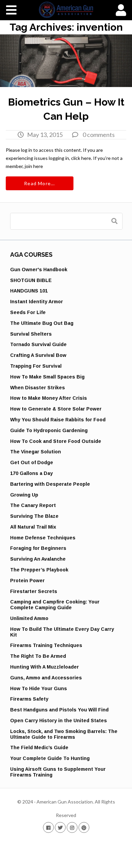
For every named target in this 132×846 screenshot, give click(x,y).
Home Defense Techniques (42, 537)
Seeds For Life (28, 312)
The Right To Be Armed (38, 656)
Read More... (39, 183)
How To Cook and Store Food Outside (55, 441)
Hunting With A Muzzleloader (44, 667)
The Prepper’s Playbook (39, 569)
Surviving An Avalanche (38, 559)
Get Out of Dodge (31, 462)
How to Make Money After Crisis (48, 398)
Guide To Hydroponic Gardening (49, 430)
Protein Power (27, 580)
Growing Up (24, 495)
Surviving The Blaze (34, 516)
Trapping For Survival (36, 366)
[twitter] (60, 827)
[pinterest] (84, 827)
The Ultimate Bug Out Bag (41, 323)
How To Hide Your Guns (38, 688)
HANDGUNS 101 (29, 290)
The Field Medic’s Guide (39, 747)
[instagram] (72, 827)
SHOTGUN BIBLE (31, 280)
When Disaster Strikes (37, 387)
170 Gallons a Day (31, 473)
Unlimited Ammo (29, 618)
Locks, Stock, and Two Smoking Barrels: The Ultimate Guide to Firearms (63, 734)
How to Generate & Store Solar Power (56, 409)
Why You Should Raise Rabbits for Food (58, 419)
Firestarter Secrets (33, 591)
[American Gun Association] (66, 9)
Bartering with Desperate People (50, 484)
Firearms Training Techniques (46, 645)
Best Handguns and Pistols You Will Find (59, 709)
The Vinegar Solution (35, 451)
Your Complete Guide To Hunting (50, 758)
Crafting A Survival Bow (38, 355)
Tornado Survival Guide (38, 344)
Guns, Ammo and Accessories (46, 677)
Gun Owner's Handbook (38, 269)
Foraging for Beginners (38, 548)
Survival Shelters (31, 334)
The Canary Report (33, 505)
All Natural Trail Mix (33, 527)
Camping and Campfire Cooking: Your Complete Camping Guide (55, 604)
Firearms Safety (29, 699)
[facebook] (48, 827)
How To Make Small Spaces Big (47, 376)
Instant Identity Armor (36, 301)
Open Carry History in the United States (58, 720)
